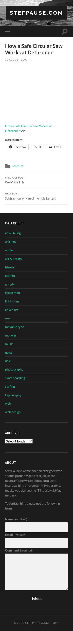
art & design (13, 258)
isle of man (12, 293)
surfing (10, 386)
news (8, 352)
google (9, 284)
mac (8, 318)
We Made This (15, 180)
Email (15, 534)
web (8, 403)
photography (14, 369)
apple (9, 250)
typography (13, 395)
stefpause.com (36, 13)
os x (8, 361)
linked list (17, 166)
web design (13, 412)
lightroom (12, 301)
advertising (13, 233)
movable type (14, 327)
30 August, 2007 (16, 59)
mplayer (10, 335)
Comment (18, 550)
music (9, 344)
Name (16, 519)
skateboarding (15, 378)
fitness (9, 267)
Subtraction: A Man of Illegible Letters (30, 196)
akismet (10, 241)
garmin (10, 275)
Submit (37, 598)
